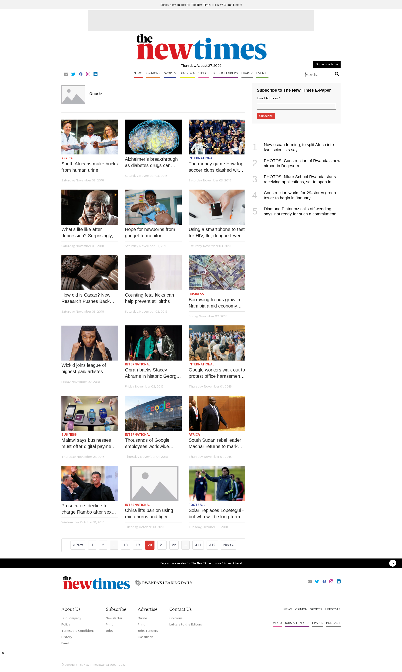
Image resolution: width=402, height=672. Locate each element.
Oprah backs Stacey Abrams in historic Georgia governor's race (152, 373)
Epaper (247, 73)
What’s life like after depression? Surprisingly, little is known (87, 233)
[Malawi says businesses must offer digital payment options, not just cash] (89, 413)
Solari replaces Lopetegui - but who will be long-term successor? (216, 514)
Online (142, 618)
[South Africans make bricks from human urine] (89, 137)
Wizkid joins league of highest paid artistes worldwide (83, 369)
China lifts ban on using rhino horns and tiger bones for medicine (149, 514)
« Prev (78, 545)
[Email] (66, 74)
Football (197, 505)
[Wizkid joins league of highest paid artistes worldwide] (89, 343)
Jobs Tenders (148, 630)
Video (277, 623)
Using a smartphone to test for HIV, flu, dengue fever (217, 232)
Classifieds (145, 637)
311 (198, 545)
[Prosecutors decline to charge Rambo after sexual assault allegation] (89, 483)
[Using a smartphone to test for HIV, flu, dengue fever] (217, 207)
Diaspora (187, 73)
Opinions (153, 73)
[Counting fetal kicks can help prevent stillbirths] (153, 272)
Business (196, 294)
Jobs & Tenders (225, 73)
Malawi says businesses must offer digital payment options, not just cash (88, 444)
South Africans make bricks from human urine (89, 167)
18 (126, 545)
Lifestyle (333, 609)
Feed (65, 643)
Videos (203, 73)
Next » (228, 545)
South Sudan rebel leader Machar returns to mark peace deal (215, 444)
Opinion (301, 609)
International (201, 158)
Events (262, 73)
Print (109, 624)
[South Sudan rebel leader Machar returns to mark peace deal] (217, 413)
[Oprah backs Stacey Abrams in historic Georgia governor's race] (153, 343)
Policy (65, 624)
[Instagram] (88, 74)
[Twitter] (73, 74)
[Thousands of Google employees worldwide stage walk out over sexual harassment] (153, 413)
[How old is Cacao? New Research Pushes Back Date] (89, 272)
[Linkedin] (95, 74)
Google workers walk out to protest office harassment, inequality (217, 373)
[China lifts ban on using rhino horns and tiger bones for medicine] (153, 483)
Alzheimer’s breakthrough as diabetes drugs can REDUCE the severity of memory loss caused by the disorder (151, 163)
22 (174, 545)
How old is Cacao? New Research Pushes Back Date (85, 298)
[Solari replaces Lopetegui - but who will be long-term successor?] (217, 483)
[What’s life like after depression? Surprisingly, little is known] (89, 207)
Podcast (333, 623)
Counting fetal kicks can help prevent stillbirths (149, 298)
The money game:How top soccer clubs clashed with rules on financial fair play (216, 167)
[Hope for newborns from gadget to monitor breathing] (153, 207)
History (66, 637)
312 (212, 545)
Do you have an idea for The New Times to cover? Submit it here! (201, 4)
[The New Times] (201, 60)
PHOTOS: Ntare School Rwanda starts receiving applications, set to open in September (294, 181)
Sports (170, 73)
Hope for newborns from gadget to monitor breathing (150, 233)
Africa (67, 158)
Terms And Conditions (77, 630)
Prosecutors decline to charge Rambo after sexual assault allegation (89, 509)
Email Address (268, 98)
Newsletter (114, 618)
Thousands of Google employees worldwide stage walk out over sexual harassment (152, 444)
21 (162, 545)
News (138, 73)
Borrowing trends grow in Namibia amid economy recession (214, 303)
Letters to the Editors (185, 624)
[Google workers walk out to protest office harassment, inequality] (217, 343)
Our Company (71, 618)
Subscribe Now (327, 64)
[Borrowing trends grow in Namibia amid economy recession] (217, 272)
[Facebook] (81, 74)
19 (138, 545)
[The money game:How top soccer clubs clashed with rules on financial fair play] (217, 137)
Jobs (109, 630)
